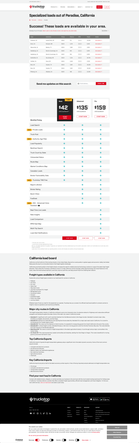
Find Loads (34, 20)
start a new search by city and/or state (67, 30)
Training (85, 422)
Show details (85, 440)
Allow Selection (117, 432)
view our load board (45, 382)
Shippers (78, 414)
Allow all (117, 427)
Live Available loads (34, 1)
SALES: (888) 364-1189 (92, 1)
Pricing (62, 7)
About (80, 7)
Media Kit (97, 418)
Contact (69, 412)
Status (96, 422)
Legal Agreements (99, 410)
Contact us (89, 7)
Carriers (78, 410)
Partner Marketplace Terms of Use (102, 412)
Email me (101, 83)
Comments (79, 86)
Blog (85, 412)
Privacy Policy (98, 416)
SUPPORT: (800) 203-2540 (104, 1)
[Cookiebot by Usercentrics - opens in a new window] (19, 440)
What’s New (69, 416)
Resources (71, 7)
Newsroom (69, 414)
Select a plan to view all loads (50, 30)
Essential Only (117, 437)
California (40, 20)
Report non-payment (99, 420)
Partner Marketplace (88, 416)
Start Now (65, 117)
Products (54, 7)
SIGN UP (99, 7)
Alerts (85, 410)
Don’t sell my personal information (102, 414)
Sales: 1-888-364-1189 (34, 409)
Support (85, 420)
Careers (69, 410)
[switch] (51, 440)
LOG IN (107, 7)
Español (85, 414)
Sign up (30, 407)
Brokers (77, 412)
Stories (85, 418)
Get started (98, 40)
